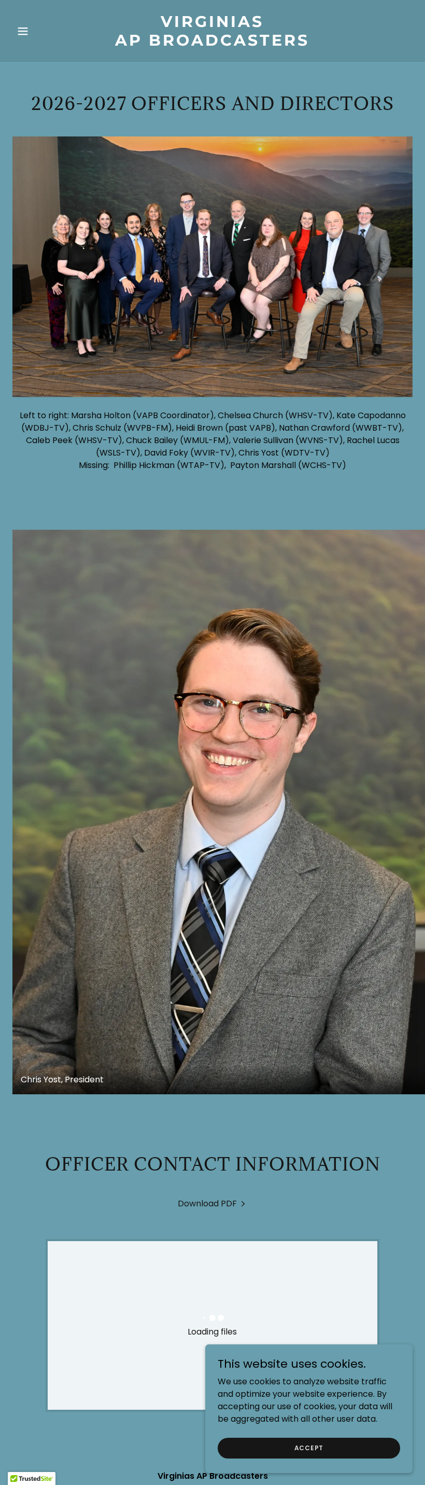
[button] (42, 31)
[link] (212, 43)
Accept (309, 1447)
